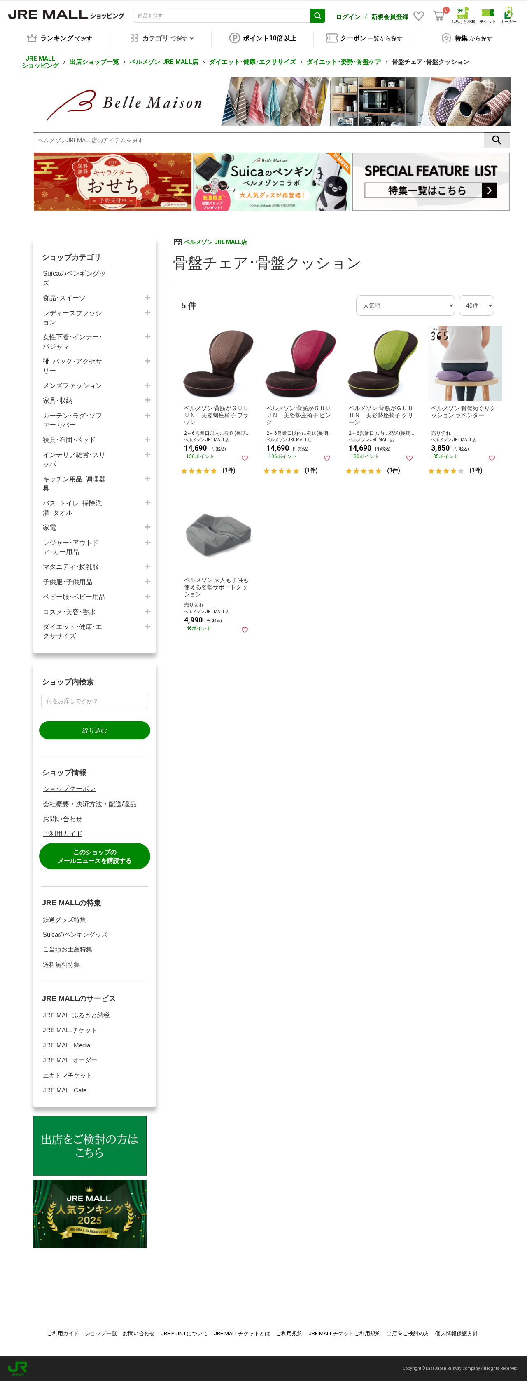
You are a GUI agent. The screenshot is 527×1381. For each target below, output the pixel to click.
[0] (439, 15)
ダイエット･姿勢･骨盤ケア (344, 62)
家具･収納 (57, 400)
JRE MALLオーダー (70, 1060)
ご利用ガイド (62, 833)
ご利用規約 (289, 1333)
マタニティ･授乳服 (71, 566)
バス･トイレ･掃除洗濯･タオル (72, 508)
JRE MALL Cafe (64, 1090)
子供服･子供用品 (67, 581)
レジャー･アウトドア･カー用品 (71, 547)
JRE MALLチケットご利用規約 (344, 1333)
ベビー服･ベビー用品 (74, 596)
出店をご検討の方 (408, 1333)
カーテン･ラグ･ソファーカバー (72, 420)
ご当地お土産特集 (67, 949)
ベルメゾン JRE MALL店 (164, 62)
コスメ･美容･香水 (69, 611)
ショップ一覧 (101, 1333)
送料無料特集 (61, 964)
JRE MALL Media (66, 1045)
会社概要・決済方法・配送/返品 (90, 804)
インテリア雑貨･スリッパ (74, 459)
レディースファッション (72, 318)
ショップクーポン (69, 788)
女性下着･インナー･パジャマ (72, 342)
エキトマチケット (67, 1075)
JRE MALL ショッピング (40, 62)
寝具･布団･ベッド (69, 439)
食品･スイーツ (64, 297)
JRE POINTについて (184, 1333)
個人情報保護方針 (456, 1333)
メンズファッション (72, 385)
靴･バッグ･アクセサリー (72, 366)
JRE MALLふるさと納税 (76, 1015)
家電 (49, 527)
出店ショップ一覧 (94, 62)
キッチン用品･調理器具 (74, 484)
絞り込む (94, 730)
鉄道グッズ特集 (64, 919)
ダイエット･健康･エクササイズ (252, 62)
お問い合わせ (62, 818)
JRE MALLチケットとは (242, 1333)
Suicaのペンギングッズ (74, 278)
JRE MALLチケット (70, 1029)
